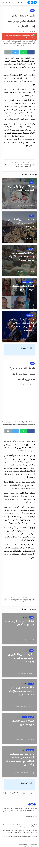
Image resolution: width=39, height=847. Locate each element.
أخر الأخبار (31, 249)
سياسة (32, 10)
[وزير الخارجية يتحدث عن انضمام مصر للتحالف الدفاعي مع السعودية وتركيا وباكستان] (19, 327)
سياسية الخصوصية (23, 844)
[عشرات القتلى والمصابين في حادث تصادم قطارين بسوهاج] (19, 227)
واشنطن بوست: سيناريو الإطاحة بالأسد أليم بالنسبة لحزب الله (19, 793)
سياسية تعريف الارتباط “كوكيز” (30, 846)
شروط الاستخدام (33, 844)
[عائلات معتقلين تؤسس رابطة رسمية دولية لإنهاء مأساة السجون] (19, 260)
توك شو (24, 282)
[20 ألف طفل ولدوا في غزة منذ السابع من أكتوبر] (19, 194)
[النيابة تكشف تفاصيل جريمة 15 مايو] (19, 293)
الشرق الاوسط (30, 315)
